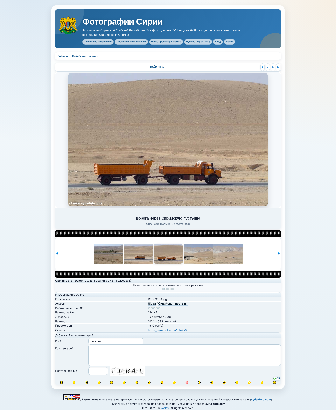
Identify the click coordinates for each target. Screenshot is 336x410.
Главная (63, 55)
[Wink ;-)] (236, 382)
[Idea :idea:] (249, 382)
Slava (152, 303)
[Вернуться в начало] (262, 67)
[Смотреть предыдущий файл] (268, 67)
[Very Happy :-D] (86, 382)
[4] (170, 289)
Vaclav (165, 408)
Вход (218, 41)
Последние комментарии (131, 41)
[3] (168, 289)
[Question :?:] (274, 382)
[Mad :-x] (211, 382)
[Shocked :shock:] (199, 382)
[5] (173, 289)
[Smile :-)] (99, 382)
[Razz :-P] (74, 382)
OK (278, 378)
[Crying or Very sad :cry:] (136, 382)
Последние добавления (98, 41)
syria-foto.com (261, 399)
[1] (163, 289)
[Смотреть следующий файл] (273, 67)
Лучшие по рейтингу (198, 41)
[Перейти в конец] (278, 67)
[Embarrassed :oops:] (186, 382)
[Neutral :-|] (111, 382)
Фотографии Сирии (122, 21)
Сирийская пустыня (85, 55)
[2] (165, 289)
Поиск (229, 41)
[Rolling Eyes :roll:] (224, 382)
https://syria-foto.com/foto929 (167, 330)
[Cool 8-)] (149, 382)
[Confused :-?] (174, 382)
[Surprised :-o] (161, 382)
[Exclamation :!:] (262, 382)
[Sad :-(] (124, 382)
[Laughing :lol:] (61, 382)
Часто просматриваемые (166, 41)
